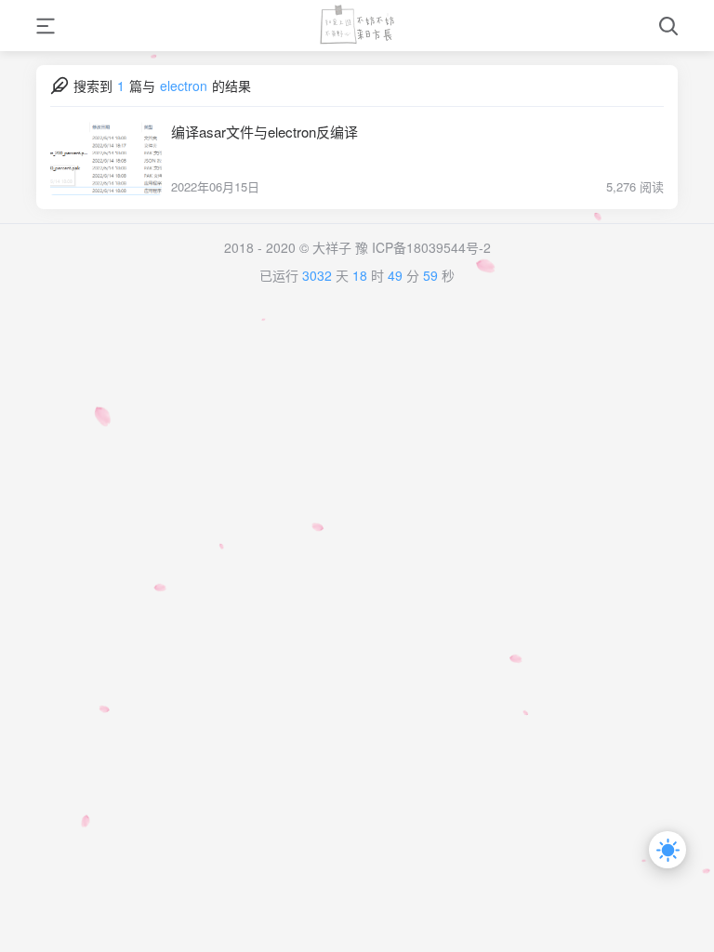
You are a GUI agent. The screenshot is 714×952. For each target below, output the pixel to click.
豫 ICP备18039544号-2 (423, 247)
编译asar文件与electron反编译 (264, 131)
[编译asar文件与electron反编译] (106, 158)
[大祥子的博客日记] (357, 25)
